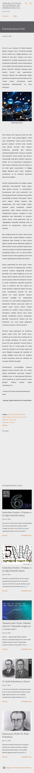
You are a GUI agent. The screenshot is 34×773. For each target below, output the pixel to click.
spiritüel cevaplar (9, 420)
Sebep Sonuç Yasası (9, 417)
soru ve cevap (22, 417)
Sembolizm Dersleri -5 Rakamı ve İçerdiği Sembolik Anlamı (16, 569)
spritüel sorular (8, 422)
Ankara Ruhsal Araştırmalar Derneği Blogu (11, 5)
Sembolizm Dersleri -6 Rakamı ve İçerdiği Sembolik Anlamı (16, 514)
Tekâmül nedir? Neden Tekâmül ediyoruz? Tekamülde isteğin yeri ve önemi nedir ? (16, 626)
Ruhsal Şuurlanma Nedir (16, 414)
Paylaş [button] (4, 425)
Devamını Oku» (26, 535)
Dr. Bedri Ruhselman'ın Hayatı (16, 681)
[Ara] (26, 3)
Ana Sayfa (5, 16)
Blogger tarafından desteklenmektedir (18, 768)
